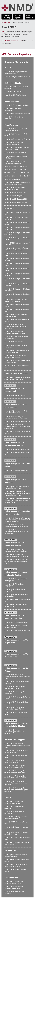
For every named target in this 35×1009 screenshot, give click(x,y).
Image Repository (30, 16)
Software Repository (18, 16)
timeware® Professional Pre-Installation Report (16, 526)
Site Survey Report (18, 470)
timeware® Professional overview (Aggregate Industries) (15, 326)
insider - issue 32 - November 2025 (16, 202)
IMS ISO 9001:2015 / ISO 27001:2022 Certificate (16, 87)
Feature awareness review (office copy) (16, 833)
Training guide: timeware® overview (14, 761)
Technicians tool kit (18, 622)
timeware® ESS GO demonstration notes (16, 188)
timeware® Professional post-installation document (14, 731)
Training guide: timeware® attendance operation (15, 777)
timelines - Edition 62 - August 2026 (16, 166)
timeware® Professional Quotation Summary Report (17, 500)
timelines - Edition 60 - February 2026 (16, 173)
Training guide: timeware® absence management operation (15, 783)
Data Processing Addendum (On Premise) (15, 356)
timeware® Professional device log (13, 887)
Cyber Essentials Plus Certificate (15, 95)
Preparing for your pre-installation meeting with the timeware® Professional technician (17, 519)
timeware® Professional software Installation (15, 550)
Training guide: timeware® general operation (14, 767)
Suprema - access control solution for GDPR (16, 366)
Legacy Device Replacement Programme (14, 162)
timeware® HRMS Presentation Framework (15, 412)
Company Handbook (18, 105)
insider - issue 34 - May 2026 (14, 196)
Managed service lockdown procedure (15, 818)
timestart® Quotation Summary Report (16, 487)
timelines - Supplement (12, 179)
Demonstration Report (19, 421)
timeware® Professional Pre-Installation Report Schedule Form (16, 531)
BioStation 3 (16, 342)
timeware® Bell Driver (19, 631)
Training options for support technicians (16, 751)
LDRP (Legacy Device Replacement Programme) (17, 183)
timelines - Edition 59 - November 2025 (17, 176)
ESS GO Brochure (18, 153)
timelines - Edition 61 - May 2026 (15, 169)
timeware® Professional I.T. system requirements (16, 555)
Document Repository (6, 16)
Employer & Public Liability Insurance (15, 73)
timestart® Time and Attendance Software (16, 148)
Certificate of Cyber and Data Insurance (17, 77)
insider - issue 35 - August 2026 (15, 193)
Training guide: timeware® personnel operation (14, 772)
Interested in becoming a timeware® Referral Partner (17, 378)
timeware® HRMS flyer (20, 139)
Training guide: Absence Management (14, 687)
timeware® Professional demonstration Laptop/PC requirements (17, 426)
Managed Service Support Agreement (15, 855)
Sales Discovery (17, 395)
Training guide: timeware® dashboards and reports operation (16, 789)
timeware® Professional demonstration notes (15, 417)
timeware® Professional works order (13, 882)
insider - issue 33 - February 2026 (15, 199)
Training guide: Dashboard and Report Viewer (14, 708)
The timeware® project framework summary (17, 351)
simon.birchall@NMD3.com (21, 22)
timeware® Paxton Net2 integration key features (16, 249)
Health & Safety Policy (19, 113)
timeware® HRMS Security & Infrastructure (15, 130)
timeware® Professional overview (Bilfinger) (15, 332)
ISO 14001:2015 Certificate (13, 92)
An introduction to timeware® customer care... (15, 865)
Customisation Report (19, 449)
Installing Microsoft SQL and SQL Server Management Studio (16, 561)
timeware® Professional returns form (13, 802)
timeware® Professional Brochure (13, 143)
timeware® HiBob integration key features (15, 300)
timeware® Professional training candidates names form (17, 676)
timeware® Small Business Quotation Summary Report (17, 493)
